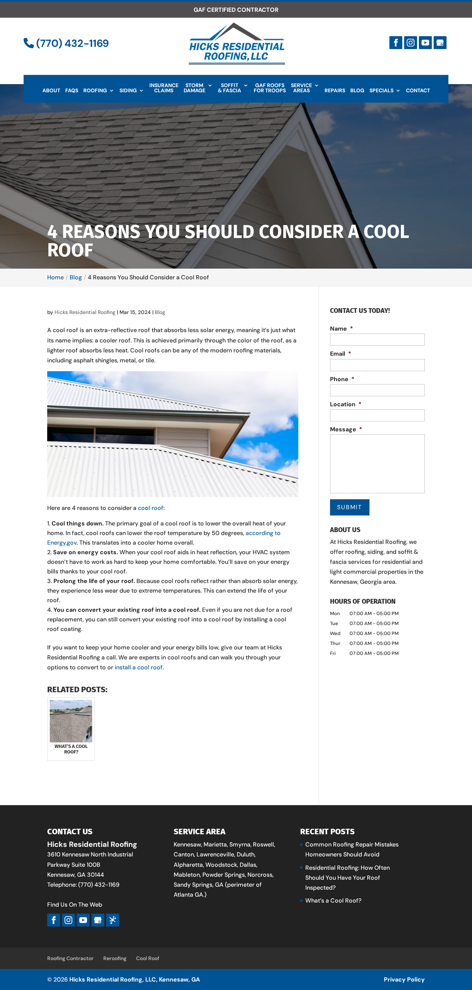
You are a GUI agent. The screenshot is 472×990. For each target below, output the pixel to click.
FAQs (71, 91)
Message (346, 429)
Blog (357, 91)
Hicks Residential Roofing (85, 312)
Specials (381, 91)
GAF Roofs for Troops (270, 88)
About (51, 91)
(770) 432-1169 (71, 43)
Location (345, 404)
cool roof (150, 508)
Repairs (334, 91)
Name (341, 328)
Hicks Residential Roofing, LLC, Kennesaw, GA (134, 979)
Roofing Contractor (70, 958)
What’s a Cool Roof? (333, 900)
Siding (128, 91)
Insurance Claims (163, 88)
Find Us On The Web (74, 904)
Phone (342, 379)
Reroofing (114, 958)
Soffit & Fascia (229, 88)
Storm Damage (194, 88)
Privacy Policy (404, 979)
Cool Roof (147, 958)
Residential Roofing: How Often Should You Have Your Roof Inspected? (347, 877)
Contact (418, 91)
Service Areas (301, 88)
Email (340, 354)
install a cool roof (139, 667)
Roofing (95, 91)
